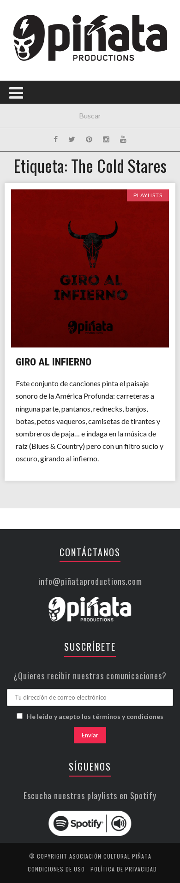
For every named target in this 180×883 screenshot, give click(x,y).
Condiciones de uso (56, 869)
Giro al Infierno (53, 362)
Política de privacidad (123, 869)
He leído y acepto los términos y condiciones (95, 716)
